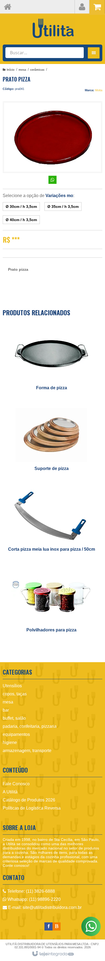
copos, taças (15, 694)
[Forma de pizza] (51, 362)
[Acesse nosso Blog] (56, 926)
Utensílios (12, 685)
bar (6, 710)
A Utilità (10, 792)
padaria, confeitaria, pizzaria (30, 726)
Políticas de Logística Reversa (32, 808)
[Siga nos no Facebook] (48, 926)
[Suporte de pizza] (51, 442)
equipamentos (16, 734)
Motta (98, 90)
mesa (22, 69)
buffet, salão (14, 718)
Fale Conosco (16, 783)
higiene (10, 742)
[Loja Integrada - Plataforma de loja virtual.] (53, 954)
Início (11, 69)
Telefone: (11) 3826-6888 (30, 891)
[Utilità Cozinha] (52, 28)
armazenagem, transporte (27, 750)
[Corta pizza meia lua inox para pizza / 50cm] (51, 523)
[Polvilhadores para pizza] (51, 604)
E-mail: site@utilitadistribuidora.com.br (44, 907)
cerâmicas (37, 69)
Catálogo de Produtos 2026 (29, 800)
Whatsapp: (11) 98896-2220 (33, 899)
